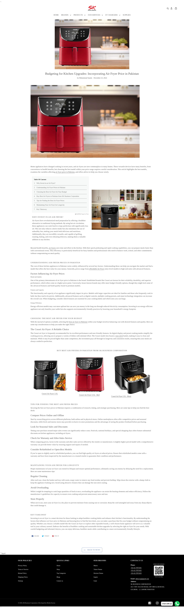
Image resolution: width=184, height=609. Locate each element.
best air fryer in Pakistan (78, 322)
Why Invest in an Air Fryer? (46, 183)
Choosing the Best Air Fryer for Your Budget (52, 192)
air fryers (52, 248)
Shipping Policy (23, 577)
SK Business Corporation (30, 603)
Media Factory (51, 603)
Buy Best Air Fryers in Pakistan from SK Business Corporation (58, 196)
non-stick (119, 336)
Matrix (96, 565)
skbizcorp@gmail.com (142, 579)
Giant (95, 581)
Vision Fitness (98, 569)
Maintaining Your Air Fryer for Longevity (51, 205)
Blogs (58, 577)
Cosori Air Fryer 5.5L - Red (89, 395)
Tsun (87, 214)
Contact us (60, 581)
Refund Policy (22, 573)
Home (58, 565)
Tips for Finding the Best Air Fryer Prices (50, 200)
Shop (58, 569)
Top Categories (61, 573)
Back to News (93, 550)
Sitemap (20, 581)
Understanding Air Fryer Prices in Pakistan (51, 187)
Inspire (96, 577)
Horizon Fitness (98, 573)
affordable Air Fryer (96, 269)
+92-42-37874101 (136, 568)
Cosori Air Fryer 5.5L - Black (121, 396)
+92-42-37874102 (136, 570)
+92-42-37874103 (136, 573)
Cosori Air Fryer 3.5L (50, 394)
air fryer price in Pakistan (65, 172)
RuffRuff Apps (80, 214)
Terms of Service (23, 569)
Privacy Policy (22, 565)
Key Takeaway (42, 209)
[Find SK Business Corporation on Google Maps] (159, 571)
